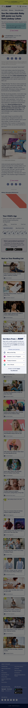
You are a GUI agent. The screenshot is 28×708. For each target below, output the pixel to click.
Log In (18, 368)
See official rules (14, 370)
